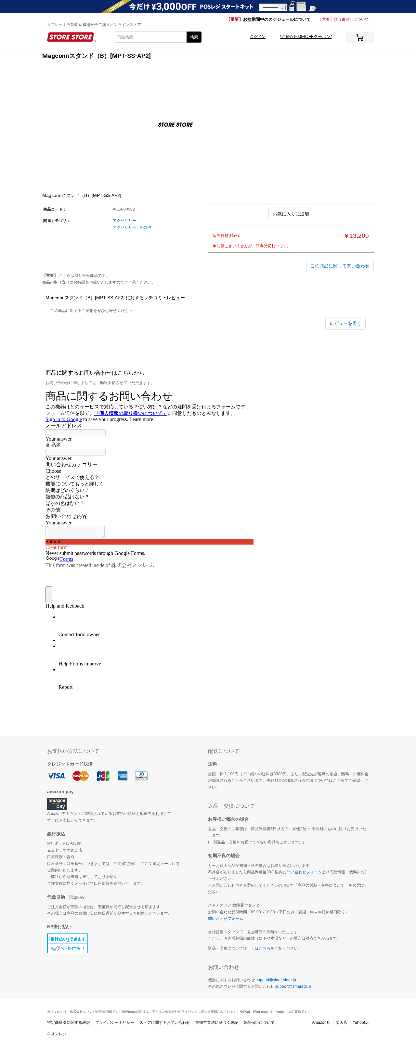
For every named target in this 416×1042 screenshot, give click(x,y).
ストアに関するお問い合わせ (164, 1022)
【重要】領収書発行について (343, 19)
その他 (145, 227)
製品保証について (259, 1022)
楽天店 (341, 1022)
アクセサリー (124, 220)
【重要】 (268, 19)
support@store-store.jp (276, 980)
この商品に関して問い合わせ (340, 265)
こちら (338, 780)
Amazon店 (321, 1022)
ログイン (258, 36)
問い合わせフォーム (304, 872)
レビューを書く (345, 323)
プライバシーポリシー (114, 1022)
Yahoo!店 (361, 1022)
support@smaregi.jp (293, 986)
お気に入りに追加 (291, 213)
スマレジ (59, 1034)
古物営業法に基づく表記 (216, 1022)
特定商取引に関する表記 (68, 1022)
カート (360, 37)
